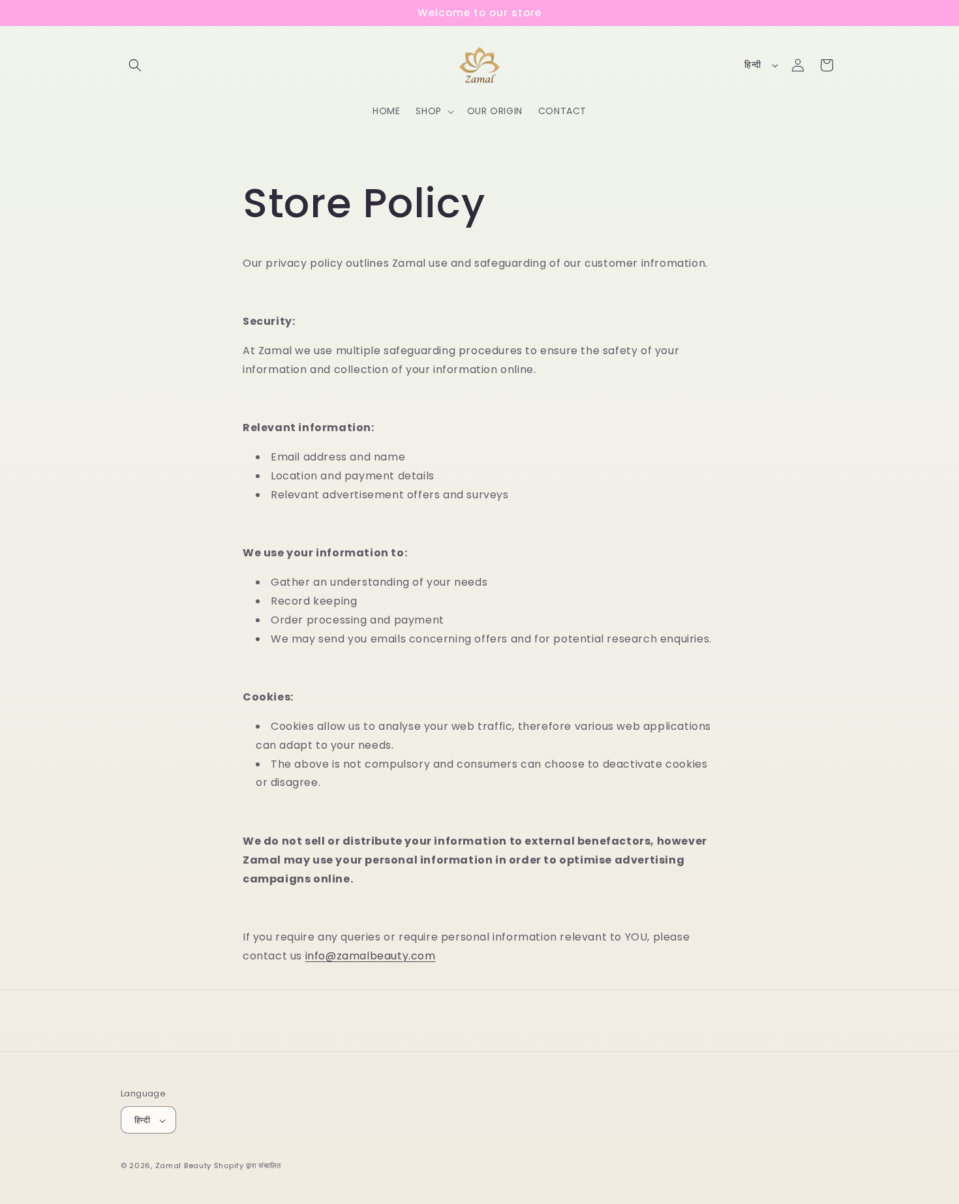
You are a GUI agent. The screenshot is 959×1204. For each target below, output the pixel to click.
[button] (135, 65)
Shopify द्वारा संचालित (247, 1166)
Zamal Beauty (183, 1166)
